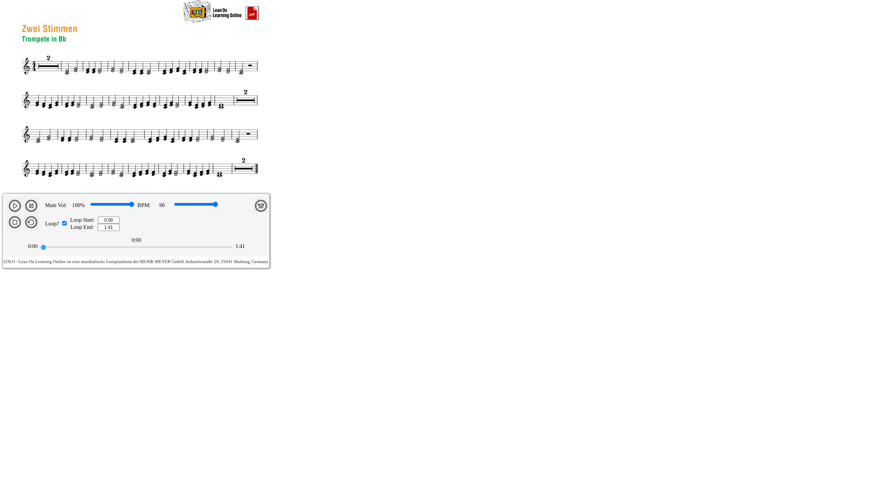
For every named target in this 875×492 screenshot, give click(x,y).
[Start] (14, 205)
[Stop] (14, 222)
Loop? (52, 224)
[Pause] (31, 205)
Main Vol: (56, 205)
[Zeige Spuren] (260, 205)
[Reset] (31, 222)
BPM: (143, 205)
